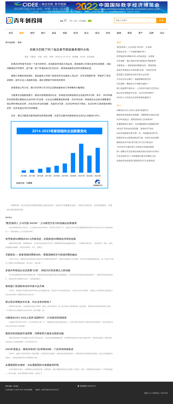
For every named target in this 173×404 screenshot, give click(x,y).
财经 (32, 33)
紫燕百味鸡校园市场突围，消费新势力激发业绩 (138, 115)
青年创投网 (10, 42)
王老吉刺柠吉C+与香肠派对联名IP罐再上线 (136, 156)
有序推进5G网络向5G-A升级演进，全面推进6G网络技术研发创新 (40, 239)
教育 (130, 33)
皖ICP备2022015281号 (50, 390)
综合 (162, 33)
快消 (76, 33)
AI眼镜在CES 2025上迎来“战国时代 (132, 110)
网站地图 (8, 386)
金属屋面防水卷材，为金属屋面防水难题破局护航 (32, 365)
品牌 (151, 33)
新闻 (21, 33)
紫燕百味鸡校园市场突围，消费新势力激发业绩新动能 (34, 333)
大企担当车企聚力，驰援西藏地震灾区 (134, 79)
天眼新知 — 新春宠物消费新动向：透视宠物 (136, 65)
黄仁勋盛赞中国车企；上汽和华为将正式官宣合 (138, 88)
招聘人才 (147, 393)
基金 (54, 33)
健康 (119, 33)
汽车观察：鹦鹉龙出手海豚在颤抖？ (133, 84)
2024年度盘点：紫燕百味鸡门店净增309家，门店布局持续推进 (39, 349)
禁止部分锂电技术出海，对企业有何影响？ (28, 302)
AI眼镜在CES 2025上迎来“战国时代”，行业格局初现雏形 (36, 317)
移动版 (15, 386)
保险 (65, 33)
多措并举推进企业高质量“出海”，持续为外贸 (136, 70)
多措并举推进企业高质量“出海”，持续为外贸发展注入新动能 (37, 270)
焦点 (86, 33)
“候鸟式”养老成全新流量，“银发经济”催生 (135, 129)
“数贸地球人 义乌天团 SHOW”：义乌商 (134, 47)
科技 (108, 33)
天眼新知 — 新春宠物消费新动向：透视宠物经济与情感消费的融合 (41, 254)
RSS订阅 (164, 393)
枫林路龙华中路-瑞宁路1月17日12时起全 (135, 142)
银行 (43, 33)
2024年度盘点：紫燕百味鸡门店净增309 (134, 119)
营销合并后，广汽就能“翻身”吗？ (131, 52)
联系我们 (156, 393)
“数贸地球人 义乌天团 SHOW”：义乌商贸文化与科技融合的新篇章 (41, 223)
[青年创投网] (25, 20)
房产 (140, 33)
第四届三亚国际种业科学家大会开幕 (24, 286)
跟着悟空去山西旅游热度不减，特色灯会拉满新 (138, 138)
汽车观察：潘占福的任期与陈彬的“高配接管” (136, 61)
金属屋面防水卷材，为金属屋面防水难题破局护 (138, 124)
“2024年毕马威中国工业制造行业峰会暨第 (135, 147)
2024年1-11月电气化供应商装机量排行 (134, 97)
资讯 (97, 33)
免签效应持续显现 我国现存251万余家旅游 (136, 161)
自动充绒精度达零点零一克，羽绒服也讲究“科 (137, 133)
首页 (11, 33)
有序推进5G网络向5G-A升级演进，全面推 (135, 56)
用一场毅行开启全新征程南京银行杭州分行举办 (138, 151)
